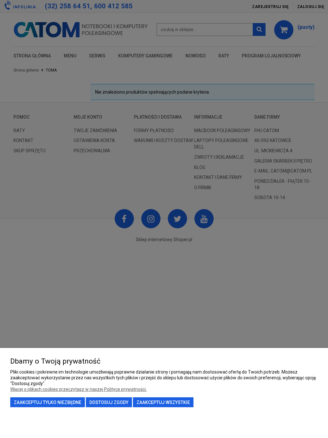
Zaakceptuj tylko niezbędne (47, 402)
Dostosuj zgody (108, 402)
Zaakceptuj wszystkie (163, 402)
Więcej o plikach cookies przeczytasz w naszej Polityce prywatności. (78, 389)
